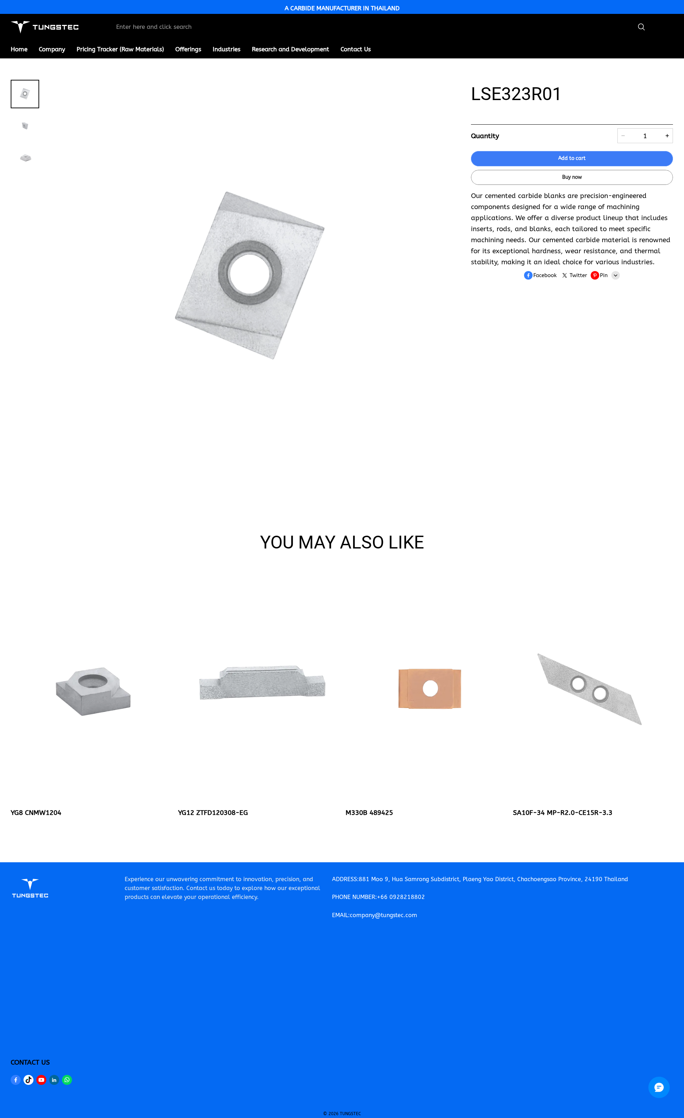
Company (52, 49)
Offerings (188, 49)
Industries (226, 49)
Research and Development (290, 49)
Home (19, 49)
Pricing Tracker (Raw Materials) (120, 49)
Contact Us (356, 49)
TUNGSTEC (350, 1113)
